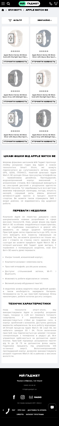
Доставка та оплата (37, 410)
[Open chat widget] (52, 407)
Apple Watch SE (37, 10)
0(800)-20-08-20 (29, 385)
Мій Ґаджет (29, 375)
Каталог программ (35, 414)
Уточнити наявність (15, 61)
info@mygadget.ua (29, 389)
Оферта (20, 414)
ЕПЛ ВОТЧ (14, 10)
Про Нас (21, 410)
